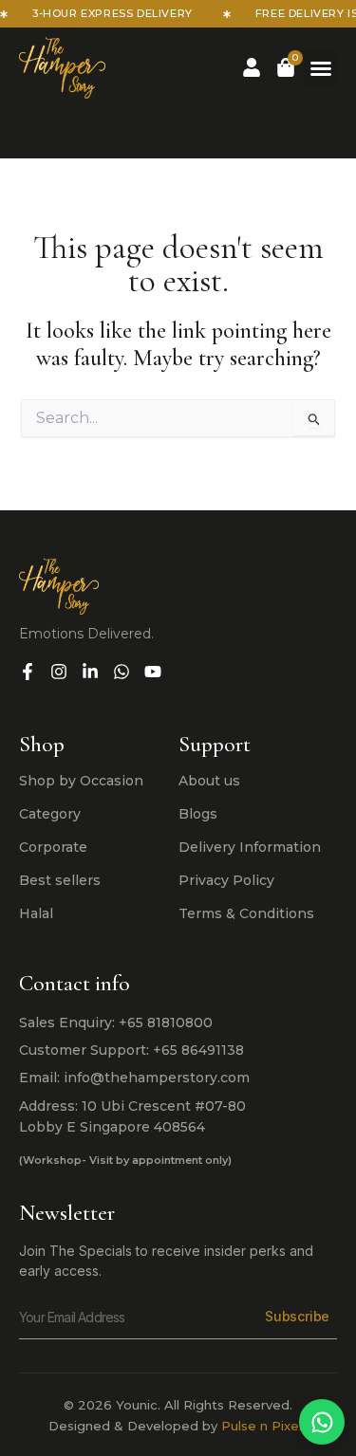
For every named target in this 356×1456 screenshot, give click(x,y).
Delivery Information (249, 847)
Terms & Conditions (246, 913)
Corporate (53, 847)
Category (50, 813)
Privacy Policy (226, 880)
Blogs (197, 813)
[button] (321, 68)
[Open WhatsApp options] (322, 1422)
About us (209, 780)
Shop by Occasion (81, 780)
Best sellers (60, 880)
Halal (36, 913)
